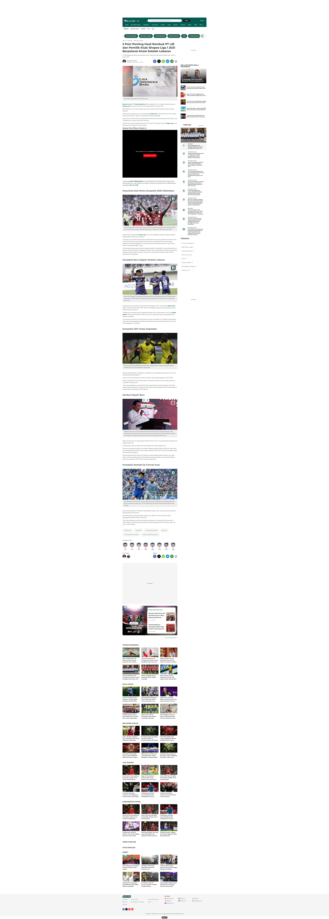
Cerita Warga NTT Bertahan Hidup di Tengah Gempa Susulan (131, 867)
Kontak (125, 899)
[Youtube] (132, 909)
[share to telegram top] (167, 61)
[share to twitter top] (159, 61)
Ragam (189, 24)
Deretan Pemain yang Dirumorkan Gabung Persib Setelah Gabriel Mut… (196, 87)
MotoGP (183, 24)
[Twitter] (126, 909)
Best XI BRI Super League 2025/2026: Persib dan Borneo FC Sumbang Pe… (196, 109)
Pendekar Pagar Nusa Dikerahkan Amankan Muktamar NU (147, 867)
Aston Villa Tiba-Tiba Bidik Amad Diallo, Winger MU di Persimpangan (168, 777)
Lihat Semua (201, 125)
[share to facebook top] (154, 61)
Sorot (125, 852)
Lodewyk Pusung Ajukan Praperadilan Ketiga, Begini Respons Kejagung (131, 884)
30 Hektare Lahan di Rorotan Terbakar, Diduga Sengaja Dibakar (149, 884)
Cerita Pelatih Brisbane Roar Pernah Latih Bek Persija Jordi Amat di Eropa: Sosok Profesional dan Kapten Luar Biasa (196, 174)
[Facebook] (124, 909)
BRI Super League (135, 24)
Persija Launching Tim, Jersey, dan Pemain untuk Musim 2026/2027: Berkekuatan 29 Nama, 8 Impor (196, 183)
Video (195, 24)
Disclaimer (134, 899)
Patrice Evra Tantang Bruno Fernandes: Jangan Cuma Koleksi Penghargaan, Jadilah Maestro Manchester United (131, 777)
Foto (201, 24)
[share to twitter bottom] (159, 556)
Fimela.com (183, 900)
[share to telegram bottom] (167, 556)
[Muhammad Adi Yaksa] (125, 61)
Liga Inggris (128, 762)
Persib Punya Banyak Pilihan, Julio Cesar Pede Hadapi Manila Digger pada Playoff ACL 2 (195, 164)
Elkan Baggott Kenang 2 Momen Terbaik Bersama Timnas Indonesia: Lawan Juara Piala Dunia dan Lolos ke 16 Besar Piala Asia (168, 716)
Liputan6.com (170, 898)
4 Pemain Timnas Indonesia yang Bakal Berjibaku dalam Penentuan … (196, 116)
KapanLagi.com (198, 900)
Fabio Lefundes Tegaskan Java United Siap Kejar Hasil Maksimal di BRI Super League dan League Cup (131, 738)
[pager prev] (123, 36)
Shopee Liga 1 (126, 106)
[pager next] (205, 36)
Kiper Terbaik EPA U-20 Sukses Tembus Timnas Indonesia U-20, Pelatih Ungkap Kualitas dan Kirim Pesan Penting (130, 660)
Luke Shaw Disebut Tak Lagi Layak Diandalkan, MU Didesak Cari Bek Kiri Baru (149, 834)
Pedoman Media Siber (137, 902)
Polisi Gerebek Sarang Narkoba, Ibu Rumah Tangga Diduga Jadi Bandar (168, 867)
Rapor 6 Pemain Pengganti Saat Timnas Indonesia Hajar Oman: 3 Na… (196, 94)
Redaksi (125, 902)
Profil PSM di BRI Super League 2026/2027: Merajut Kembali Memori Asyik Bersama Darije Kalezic (168, 738)
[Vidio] (129, 909)
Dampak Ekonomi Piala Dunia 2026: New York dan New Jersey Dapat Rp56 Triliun (130, 716)
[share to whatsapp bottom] (163, 556)
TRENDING (185, 238)
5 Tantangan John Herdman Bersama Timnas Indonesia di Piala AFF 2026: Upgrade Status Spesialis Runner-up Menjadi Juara (193, 80)
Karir (149, 902)
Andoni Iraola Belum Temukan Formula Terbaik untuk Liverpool (168, 794)
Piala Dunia (155, 24)
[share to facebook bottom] (154, 556)
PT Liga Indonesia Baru (139, 104)
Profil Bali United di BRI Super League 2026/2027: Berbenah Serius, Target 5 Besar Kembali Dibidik (130, 755)
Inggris (163, 24)
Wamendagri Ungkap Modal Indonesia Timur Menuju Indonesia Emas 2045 (168, 884)
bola (131, 20)
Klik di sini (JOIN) (133, 185)
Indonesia (146, 24)
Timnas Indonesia (131, 645)
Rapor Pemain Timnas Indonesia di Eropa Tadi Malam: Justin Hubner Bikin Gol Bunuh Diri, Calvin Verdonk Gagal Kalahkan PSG (168, 677)
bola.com (157, 913)
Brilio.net (168, 900)
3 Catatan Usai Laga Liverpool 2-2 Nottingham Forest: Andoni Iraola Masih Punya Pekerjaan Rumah (131, 794)
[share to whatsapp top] (163, 61)
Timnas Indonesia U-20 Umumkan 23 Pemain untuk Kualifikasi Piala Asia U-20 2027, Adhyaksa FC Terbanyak (149, 660)
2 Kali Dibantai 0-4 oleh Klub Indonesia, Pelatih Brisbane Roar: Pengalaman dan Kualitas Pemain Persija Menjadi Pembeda (195, 231)
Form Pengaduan (153, 899)
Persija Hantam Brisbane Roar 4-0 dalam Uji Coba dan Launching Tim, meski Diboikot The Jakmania (196, 155)
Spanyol (175, 24)
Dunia (169, 24)
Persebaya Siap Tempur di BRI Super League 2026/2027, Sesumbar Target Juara (168, 755)
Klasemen (143, 28)
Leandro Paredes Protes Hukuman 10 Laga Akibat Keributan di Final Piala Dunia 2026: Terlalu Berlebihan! (130, 699)
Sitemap (125, 904)
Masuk (202, 20)
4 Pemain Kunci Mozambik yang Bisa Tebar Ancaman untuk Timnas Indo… (196, 102)
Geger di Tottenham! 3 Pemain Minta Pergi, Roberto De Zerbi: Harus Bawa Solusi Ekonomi (148, 777)
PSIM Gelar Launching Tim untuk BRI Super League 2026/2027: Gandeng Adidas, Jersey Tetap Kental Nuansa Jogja (149, 755)
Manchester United (132, 802)
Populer (187, 125)
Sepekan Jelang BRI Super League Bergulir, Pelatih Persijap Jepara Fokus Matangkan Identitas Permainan (195, 221)
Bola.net (196, 898)
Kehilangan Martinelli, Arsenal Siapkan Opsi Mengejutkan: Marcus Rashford (147, 794)
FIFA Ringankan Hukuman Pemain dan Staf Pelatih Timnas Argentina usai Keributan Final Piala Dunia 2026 (149, 699)
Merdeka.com (169, 903)
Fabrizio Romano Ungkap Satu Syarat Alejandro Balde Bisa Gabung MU (168, 834)
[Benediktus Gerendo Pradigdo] (128, 556)
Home (126, 24)
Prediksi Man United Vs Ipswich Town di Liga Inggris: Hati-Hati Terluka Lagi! (131, 834)
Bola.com (125, 104)
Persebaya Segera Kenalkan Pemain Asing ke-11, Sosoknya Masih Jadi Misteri (149, 738)
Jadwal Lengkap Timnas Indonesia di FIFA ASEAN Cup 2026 (148, 677)
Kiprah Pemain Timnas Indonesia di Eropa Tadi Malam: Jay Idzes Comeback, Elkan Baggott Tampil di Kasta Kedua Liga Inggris (168, 660)
